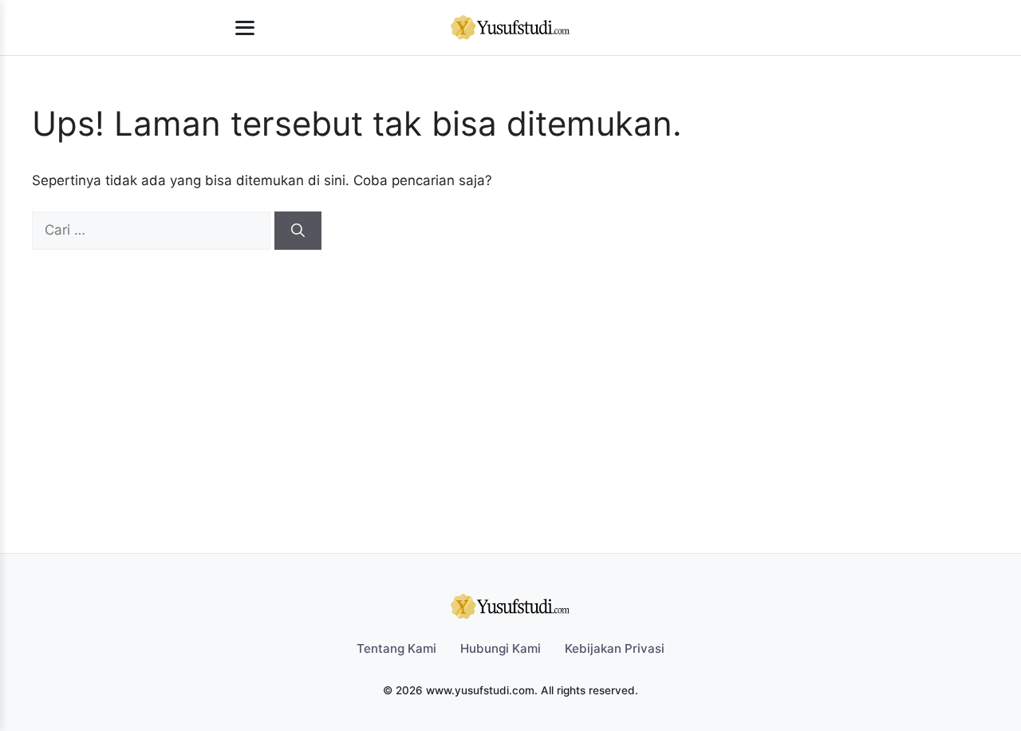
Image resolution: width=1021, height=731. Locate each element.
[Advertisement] (502, 369)
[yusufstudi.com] (510, 28)
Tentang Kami (396, 648)
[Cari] (297, 230)
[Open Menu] (244, 28)
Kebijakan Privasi (614, 648)
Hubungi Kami (500, 648)
